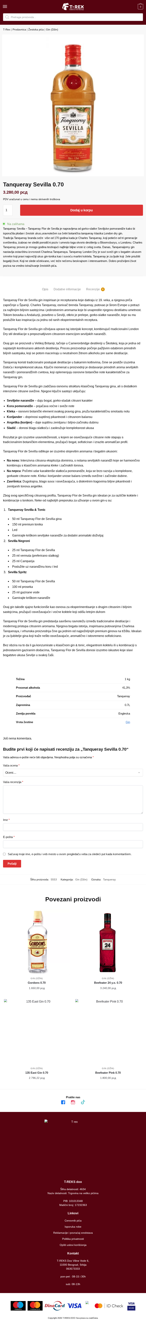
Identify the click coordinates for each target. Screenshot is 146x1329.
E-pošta (9, 837)
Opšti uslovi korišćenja (73, 1244)
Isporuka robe (73, 1226)
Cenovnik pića (73, 1220)
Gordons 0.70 (37, 982)
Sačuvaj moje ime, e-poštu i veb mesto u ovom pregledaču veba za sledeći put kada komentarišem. (70, 854)
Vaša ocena (11, 765)
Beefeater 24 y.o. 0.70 (108, 982)
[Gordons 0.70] (37, 942)
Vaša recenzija (13, 782)
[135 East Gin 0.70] (37, 1032)
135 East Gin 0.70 (36, 1072)
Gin (128, 722)
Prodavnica (19, 29)
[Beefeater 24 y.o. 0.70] (108, 942)
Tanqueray (109, 879)
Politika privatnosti (73, 1238)
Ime (6, 819)
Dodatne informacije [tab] (67, 289)
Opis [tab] (45, 289)
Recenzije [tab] (93, 289)
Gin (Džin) (52, 29)
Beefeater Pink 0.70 (108, 1072)
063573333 (73, 1268)
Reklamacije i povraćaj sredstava (73, 1232)
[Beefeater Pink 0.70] (108, 1032)
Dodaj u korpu (81, 210)
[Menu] (8, 7)
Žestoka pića (36, 29)
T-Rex (6, 29)
